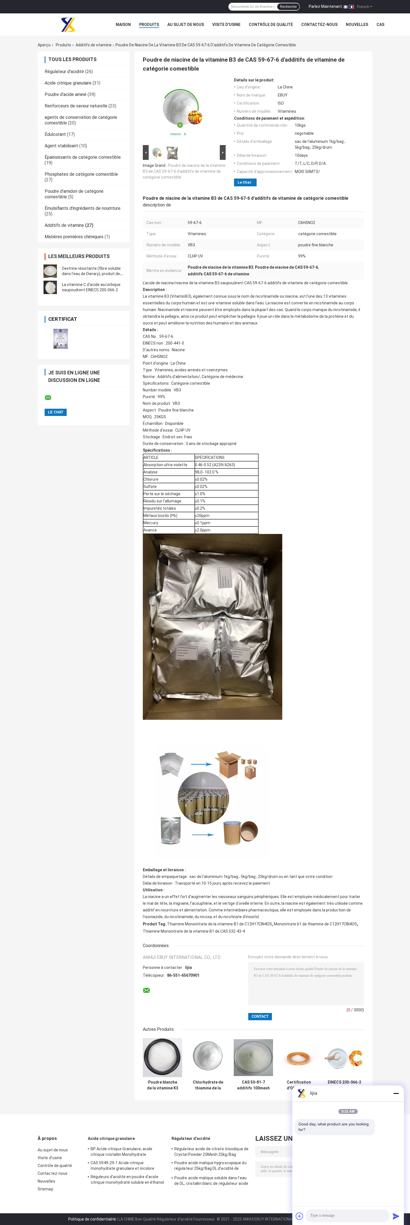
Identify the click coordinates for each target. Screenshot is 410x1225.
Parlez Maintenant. (326, 6)
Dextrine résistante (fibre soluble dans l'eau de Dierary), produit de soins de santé (91, 273)
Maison (123, 24)
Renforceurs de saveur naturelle (76, 106)
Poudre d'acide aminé (65, 94)
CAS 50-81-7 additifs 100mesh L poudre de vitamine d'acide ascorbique (253, 1085)
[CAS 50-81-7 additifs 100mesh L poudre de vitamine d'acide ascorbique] (253, 1057)
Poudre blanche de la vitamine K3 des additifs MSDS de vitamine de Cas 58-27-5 (162, 1085)
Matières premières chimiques (74, 236)
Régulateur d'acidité (64, 71)
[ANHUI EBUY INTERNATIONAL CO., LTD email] (52, 398)
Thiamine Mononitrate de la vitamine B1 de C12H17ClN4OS (219, 924)
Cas (380, 24)
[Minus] (396, 1093)
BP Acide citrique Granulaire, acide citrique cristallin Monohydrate (122, 1152)
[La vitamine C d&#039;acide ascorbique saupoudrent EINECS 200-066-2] (50, 287)
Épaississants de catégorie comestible (83, 157)
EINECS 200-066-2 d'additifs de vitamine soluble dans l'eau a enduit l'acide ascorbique (344, 1085)
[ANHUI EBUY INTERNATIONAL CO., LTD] (68, 24)
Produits (149, 24)
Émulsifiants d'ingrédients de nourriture (82, 208)
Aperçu (44, 45)
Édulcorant (55, 134)
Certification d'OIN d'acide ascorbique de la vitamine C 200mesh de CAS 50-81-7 (298, 1085)
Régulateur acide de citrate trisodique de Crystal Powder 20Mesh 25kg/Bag (211, 1152)
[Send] (396, 1216)
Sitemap (45, 1189)
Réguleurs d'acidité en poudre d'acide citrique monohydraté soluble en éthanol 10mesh (127, 1180)
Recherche (288, 7)
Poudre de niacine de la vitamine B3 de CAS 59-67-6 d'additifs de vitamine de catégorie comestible (184, 171)
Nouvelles (357, 24)
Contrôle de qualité (271, 24)
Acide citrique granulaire (68, 83)
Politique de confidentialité (92, 1219)
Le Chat (244, 182)
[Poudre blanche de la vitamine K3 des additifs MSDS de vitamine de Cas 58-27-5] (162, 1057)
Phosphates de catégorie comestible (81, 174)
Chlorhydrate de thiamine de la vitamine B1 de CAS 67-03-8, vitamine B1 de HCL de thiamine (208, 1085)
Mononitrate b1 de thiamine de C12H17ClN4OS (315, 924)
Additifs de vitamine (94, 45)
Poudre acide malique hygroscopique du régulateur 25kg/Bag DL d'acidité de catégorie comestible (210, 1166)
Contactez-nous (319, 24)
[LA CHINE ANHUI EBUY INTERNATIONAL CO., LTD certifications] (61, 339)
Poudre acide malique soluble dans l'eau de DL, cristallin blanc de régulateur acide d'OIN (211, 1181)
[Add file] (299, 1216)
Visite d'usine (226, 24)
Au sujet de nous (185, 24)
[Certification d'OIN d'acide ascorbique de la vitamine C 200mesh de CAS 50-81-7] (299, 1057)
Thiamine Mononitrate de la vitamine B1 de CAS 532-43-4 (194, 931)
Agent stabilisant (61, 145)
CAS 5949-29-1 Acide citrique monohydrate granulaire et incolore (122, 1166)
